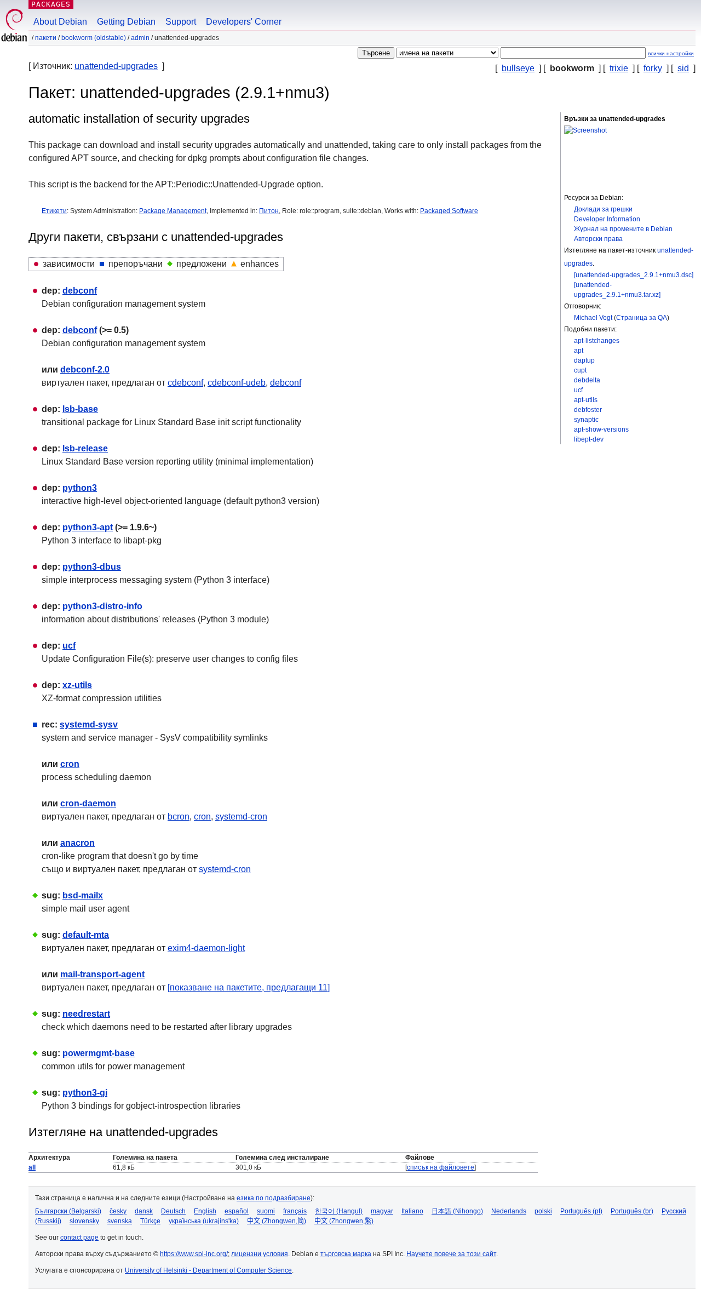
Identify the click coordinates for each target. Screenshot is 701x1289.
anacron (77, 842)
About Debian (60, 21)
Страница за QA (641, 318)
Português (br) (632, 1211)
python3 (79, 487)
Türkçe (150, 1221)
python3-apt (87, 527)
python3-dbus (91, 566)
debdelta (587, 380)
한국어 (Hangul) (339, 1211)
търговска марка (345, 1254)
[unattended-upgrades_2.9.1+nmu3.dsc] (633, 275)
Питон (269, 211)
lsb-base (80, 409)
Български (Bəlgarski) (68, 1211)
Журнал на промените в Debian (623, 229)
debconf (79, 290)
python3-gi (84, 1092)
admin (140, 38)
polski (543, 1211)
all (32, 1167)
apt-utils (585, 400)
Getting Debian (126, 21)
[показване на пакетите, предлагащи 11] (249, 987)
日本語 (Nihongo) (457, 1211)
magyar (382, 1211)
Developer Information (607, 219)
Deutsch (173, 1211)
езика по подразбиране (274, 1198)
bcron (178, 816)
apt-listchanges (596, 341)
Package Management (172, 211)
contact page (79, 1237)
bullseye (518, 68)
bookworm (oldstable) (93, 38)
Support (180, 21)
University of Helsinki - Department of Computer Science (208, 1270)
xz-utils (77, 685)
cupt (580, 370)
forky (652, 68)
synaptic (586, 419)
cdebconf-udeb (237, 382)
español (237, 1211)
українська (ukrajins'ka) (204, 1221)
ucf (578, 390)
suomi (266, 1211)
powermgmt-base (98, 1053)
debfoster (588, 410)
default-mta (85, 934)
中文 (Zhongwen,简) (276, 1221)
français (295, 1211)
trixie (619, 68)
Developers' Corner (243, 21)
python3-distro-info (102, 606)
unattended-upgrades (116, 66)
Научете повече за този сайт (451, 1254)
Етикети (54, 211)
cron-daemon (88, 803)
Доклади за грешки (603, 209)
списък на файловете (440, 1167)
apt (578, 350)
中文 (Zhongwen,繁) (344, 1221)
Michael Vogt (593, 318)
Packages (51, 4)
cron (69, 764)
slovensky (84, 1221)
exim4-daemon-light (206, 948)
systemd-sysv (89, 724)
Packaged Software (449, 211)
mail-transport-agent (102, 974)
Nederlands (508, 1211)
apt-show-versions (601, 429)
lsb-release (85, 448)
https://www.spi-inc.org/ (194, 1254)
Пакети (45, 38)
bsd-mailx (82, 895)
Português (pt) (581, 1211)
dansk (144, 1211)
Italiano (412, 1211)
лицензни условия (259, 1254)
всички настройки (671, 53)
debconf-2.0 (85, 369)
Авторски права (598, 239)
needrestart (86, 1013)
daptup (584, 360)
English (205, 1211)
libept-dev (589, 439)
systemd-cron (241, 816)
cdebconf (185, 382)
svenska (119, 1221)
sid (683, 68)
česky (118, 1211)
